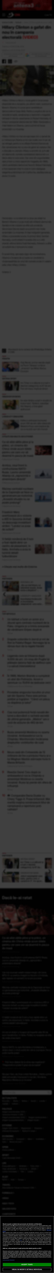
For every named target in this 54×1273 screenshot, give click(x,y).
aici (21, 1239)
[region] (27, 1244)
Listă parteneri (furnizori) (9, 1260)
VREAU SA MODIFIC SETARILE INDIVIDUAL (27, 1269)
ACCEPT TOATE (27, 1264)
